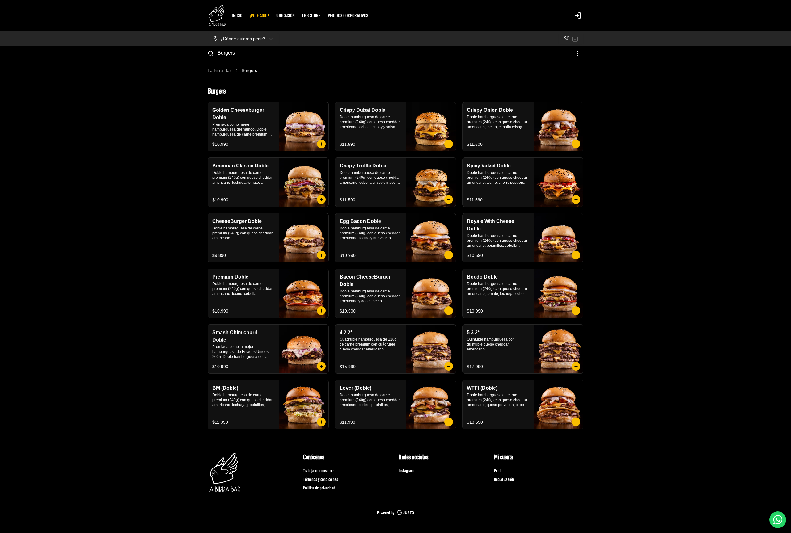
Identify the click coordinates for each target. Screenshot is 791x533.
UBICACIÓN (285, 15)
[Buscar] (211, 53)
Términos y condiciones (320, 479)
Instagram (406, 470)
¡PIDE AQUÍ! (259, 15)
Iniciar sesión (504, 479)
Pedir (498, 470)
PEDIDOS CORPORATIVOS (348, 15)
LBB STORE (311, 15)
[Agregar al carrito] (321, 144)
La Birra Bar (219, 70)
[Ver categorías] (577, 53)
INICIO (237, 15)
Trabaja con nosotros (318, 470)
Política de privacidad (319, 487)
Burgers (226, 53)
